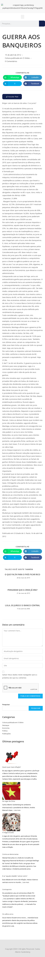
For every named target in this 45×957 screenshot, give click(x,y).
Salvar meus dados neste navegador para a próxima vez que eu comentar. (19, 676)
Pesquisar (6, 704)
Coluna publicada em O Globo (17, 58)
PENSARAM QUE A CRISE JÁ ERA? (22, 590)
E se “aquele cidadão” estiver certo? (14, 876)
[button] (22, 17)
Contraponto (7, 889)
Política (4, 731)
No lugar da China (8, 801)
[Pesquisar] (42, 24)
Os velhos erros (7, 914)
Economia (5, 728)
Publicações (6, 734)
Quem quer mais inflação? (11, 767)
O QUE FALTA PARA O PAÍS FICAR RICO (22, 574)
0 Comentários (11, 61)
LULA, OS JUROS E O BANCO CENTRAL (22, 605)
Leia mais (17, 810)
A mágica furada (8, 832)
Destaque (5, 725)
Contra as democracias (10, 854)
